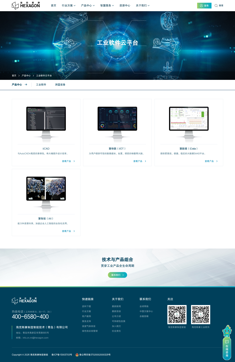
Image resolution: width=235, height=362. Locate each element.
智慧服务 (105, 5)
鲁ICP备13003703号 (61, 354)
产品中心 (86, 5)
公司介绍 (116, 316)
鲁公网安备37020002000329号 (95, 354)
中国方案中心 (146, 311)
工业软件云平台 (44, 75)
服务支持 (86, 321)
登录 (206, 5)
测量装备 (60, 84)
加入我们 (116, 326)
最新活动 (116, 311)
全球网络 (144, 306)
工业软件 (41, 84)
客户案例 (86, 316)
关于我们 (141, 5)
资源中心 (124, 5)
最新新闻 (116, 306)
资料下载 (86, 306)
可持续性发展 (118, 321)
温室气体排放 (88, 326)
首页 (53, 5)
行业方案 (67, 5)
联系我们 (115, 275)
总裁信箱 (144, 316)
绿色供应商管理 (90, 331)
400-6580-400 (30, 317)
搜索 (221, 5)
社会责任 (116, 331)
